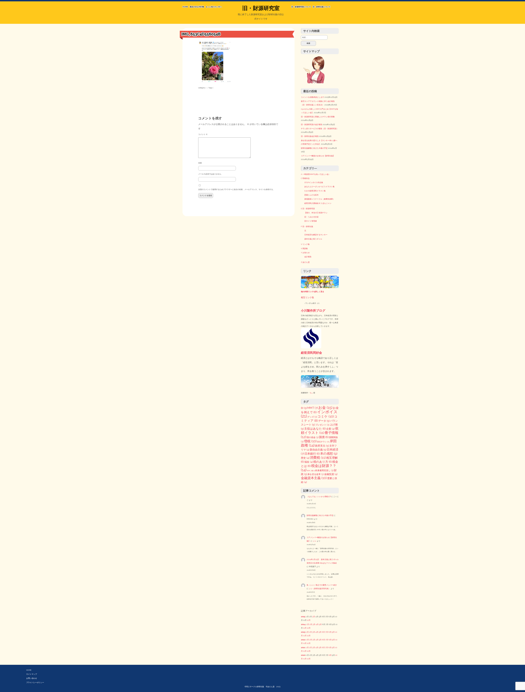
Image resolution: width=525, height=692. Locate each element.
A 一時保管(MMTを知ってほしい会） (315, 174)
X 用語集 (304, 248)
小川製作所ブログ (313, 310)
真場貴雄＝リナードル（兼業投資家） (319, 199)
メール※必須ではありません (209, 174)
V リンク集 (305, 244)
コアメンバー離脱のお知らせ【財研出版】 (318, 156)
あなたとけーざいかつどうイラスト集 (319, 187)
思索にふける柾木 (311, 195)
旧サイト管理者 (310, 221)
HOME (185, 7)
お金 (325, 407)
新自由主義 (318, 449)
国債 (324, 437)
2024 (303, 624)
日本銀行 (312, 453)
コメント (203, 134)
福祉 (308, 461)
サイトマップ (31, 674)
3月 (313, 617)
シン (314, 541)
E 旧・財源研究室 (308, 209)
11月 (305, 628)
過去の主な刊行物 (197, 7)
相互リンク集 (307, 297)
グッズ (312, 417)
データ (324, 420)
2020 (303, 655)
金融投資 (331, 474)
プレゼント (322, 424)
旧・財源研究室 (261, 8)
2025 (303, 617)
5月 (320, 624)
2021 (303, 647)
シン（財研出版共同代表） (319, 589)
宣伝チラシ (323, 442)
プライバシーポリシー (35, 682)
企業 (330, 428)
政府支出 (322, 445)
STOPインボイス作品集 (313, 182)
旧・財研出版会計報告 (310, 136)
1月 (307, 624)
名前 (200, 163)
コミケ (325, 416)
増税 (310, 441)
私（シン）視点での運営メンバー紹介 (322, 585)
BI (304, 408)
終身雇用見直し (324, 470)
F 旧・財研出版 (307, 226)
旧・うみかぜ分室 (311, 217)
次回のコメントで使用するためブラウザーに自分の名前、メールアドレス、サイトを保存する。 (236, 189)
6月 (323, 632)
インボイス (319, 414)
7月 (326, 632)
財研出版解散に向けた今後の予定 (314, 148)
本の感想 (328, 453)
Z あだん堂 (305, 262)
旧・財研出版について (321, 7)
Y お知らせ (305, 253)
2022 (303, 640)
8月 (329, 632)
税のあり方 (322, 461)
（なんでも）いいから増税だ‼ (319, 497)
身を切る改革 (315, 474)
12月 (308, 620)
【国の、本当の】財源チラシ (315, 213)
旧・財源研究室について (301, 7)
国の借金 (313, 437)
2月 (310, 624)
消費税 (318, 458)
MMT (312, 408)
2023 (303, 632)
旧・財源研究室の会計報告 (311, 124)
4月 (317, 624)
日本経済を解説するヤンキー (315, 235)
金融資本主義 (314, 478)
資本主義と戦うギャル (313, 239)
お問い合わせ (31, 678)
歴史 (305, 457)
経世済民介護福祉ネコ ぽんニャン (317, 203)
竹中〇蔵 (311, 470)
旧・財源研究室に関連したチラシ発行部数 (318, 117)
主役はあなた (315, 428)
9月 (333, 632)
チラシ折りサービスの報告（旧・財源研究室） (319, 129)
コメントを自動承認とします (312, 97)
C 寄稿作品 (305, 178)
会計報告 (307, 257)
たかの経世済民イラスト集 (315, 191)
